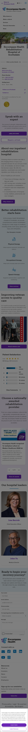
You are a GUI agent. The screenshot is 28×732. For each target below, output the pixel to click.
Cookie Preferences (14, 729)
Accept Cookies (14, 725)
